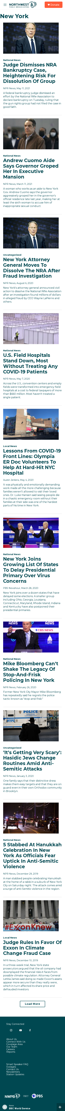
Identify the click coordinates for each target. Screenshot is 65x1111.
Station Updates (15, 1074)
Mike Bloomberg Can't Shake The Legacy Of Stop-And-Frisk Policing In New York (30, 672)
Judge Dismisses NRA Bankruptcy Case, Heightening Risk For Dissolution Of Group (30, 73)
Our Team (11, 1047)
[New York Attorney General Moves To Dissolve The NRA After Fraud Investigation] (31, 232)
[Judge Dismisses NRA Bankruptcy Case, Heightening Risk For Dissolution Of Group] (31, 38)
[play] (5, 1107)
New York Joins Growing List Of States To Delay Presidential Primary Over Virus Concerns (30, 570)
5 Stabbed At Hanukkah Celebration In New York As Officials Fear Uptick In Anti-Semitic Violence (32, 856)
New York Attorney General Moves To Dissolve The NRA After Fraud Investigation (31, 268)
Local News (10, 446)
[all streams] (61, 1107)
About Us (11, 1039)
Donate (54, 4)
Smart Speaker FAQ (17, 1064)
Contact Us (12, 1069)
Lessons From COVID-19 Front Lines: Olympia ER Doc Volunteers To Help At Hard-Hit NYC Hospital (32, 462)
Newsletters (13, 1072)
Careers (10, 1049)
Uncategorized (12, 254)
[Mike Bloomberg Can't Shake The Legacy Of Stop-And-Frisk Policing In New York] (31, 637)
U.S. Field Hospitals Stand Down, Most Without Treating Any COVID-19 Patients (30, 363)
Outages (11, 1067)
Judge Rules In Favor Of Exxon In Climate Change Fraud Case (32, 947)
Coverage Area (14, 1044)
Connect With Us (15, 1042)
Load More (32, 1003)
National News (12, 60)
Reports (10, 1052)
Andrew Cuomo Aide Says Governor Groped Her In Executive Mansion (31, 169)
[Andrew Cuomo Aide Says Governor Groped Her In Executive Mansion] (31, 133)
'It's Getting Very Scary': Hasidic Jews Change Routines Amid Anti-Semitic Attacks (32, 761)
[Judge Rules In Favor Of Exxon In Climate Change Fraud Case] (31, 915)
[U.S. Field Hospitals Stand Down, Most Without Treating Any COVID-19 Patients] (31, 328)
